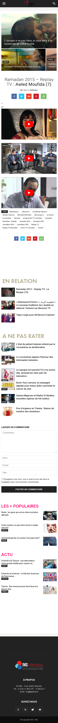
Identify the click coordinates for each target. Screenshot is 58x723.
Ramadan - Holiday (10, 221)
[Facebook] (18, 709)
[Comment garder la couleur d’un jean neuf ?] (50, 541)
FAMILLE (4, 380)
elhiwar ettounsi (9, 215)
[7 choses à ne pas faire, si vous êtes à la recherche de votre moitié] (29, 31)
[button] (54, 3)
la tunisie (50, 215)
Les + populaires (19, 506)
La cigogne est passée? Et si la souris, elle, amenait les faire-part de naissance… (36, 372)
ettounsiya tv (39, 215)
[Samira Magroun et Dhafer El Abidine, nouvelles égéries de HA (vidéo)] (8, 398)
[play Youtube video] (29, 124)
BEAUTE (50, 59)
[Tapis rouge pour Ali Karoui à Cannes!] (8, 318)
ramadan (48, 218)
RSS (27, 611)
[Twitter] (32, 709)
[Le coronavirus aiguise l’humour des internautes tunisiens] (8, 360)
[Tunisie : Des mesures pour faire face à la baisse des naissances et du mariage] (50, 589)
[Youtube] (40, 709)
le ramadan (7, 218)
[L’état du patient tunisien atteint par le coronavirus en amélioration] (8, 347)
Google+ (37, 611)
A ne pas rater (23, 336)
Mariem (26, 90)
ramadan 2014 (25, 221)
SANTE (6, 62)
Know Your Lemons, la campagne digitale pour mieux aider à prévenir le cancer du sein (35, 385)
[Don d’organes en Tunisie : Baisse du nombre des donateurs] (8, 411)
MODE (4, 402)
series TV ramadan (28, 228)
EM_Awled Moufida (24, 215)
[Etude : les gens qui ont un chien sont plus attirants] (50, 515)
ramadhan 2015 (22, 224)
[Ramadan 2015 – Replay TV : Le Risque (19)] (8, 292)
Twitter (16, 611)
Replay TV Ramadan (10, 228)
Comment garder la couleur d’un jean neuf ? (20, 538)
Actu (7, 555)
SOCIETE (5, 579)
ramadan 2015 (38, 221)
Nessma (17, 218)
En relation (19, 281)
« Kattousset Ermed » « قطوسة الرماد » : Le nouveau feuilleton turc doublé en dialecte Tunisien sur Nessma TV (36, 305)
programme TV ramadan (32, 218)
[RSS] (25, 709)
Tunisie (40, 228)
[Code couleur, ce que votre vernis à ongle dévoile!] (50, 528)
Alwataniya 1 (14, 212)
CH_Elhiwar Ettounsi (40, 212)
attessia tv (26, 212)
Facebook (6, 611)
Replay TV (35, 224)
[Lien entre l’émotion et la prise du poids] (23, 60)
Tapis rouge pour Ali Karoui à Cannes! (35, 314)
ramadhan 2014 (8, 224)
